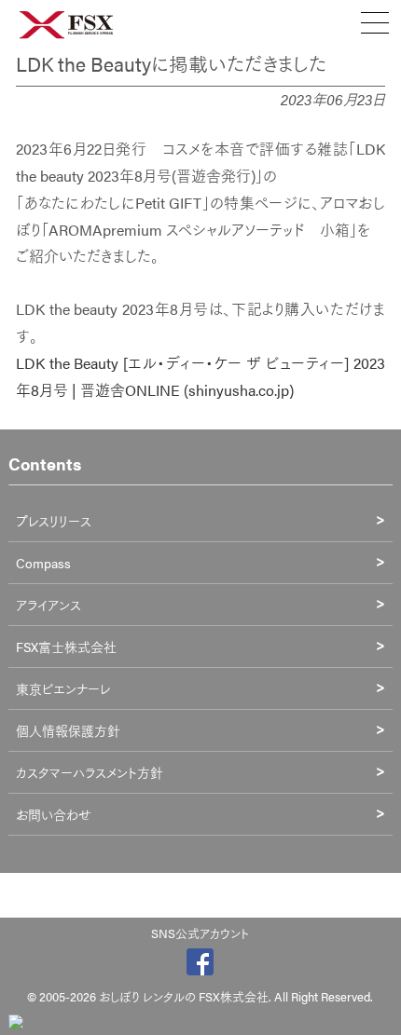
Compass (43, 562)
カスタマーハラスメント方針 (89, 772)
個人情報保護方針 (68, 730)
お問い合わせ (53, 814)
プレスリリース (53, 520)
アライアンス (48, 604)
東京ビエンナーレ (63, 688)
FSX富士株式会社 (66, 646)
